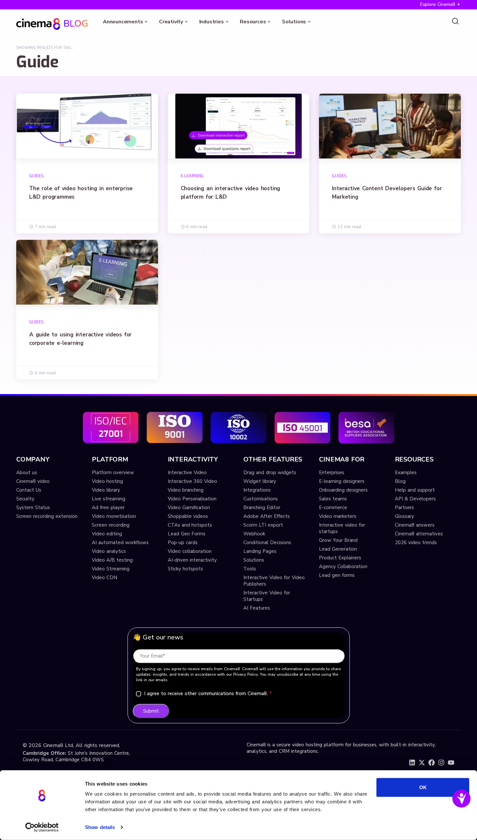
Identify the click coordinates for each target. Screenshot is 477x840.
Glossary (404, 516)
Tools (249, 569)
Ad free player (108, 507)
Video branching (185, 490)
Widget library (259, 481)
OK (423, 787)
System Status (33, 507)
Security (25, 499)
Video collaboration (190, 551)
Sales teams (333, 499)
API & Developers (415, 499)
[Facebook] (431, 762)
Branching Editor (261, 507)
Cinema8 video (33, 481)
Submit (151, 711)
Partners (404, 507)
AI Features (256, 608)
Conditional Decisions (267, 542)
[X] (422, 762)
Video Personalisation (192, 499)
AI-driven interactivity (192, 560)
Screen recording (110, 525)
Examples (406, 472)
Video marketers (337, 516)
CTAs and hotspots (190, 525)
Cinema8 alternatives (419, 534)
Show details (100, 827)
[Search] (455, 21)
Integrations (257, 490)
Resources (253, 21)
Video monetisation (114, 516)
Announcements (123, 21)
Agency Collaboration (343, 566)
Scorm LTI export (263, 525)
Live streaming (108, 499)
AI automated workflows (120, 542)
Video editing (107, 534)
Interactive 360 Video (192, 481)
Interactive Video (187, 472)
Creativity (171, 21)
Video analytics (109, 551)
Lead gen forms (337, 575)
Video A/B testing (112, 560)
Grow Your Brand (338, 540)
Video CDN (104, 577)
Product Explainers (340, 557)
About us (26, 472)
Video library (106, 490)
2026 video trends (416, 542)
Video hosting (107, 481)
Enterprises (331, 472)
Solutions (294, 21)
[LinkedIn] (412, 762)
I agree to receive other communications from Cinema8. (208, 693)
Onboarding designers (343, 490)
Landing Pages (259, 551)
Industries (211, 21)
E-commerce (333, 507)
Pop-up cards (183, 542)
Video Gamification (189, 507)
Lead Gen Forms (186, 534)
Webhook (254, 534)
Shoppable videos (188, 516)
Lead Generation (338, 549)
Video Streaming (110, 569)
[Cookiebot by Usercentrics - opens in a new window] (42, 827)
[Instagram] (441, 762)
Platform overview (113, 472)
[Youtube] (451, 762)
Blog (400, 481)
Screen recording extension (47, 516)
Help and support (415, 490)
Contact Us (28, 490)
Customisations (260, 499)
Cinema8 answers (414, 525)
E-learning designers (341, 481)
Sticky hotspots (185, 569)
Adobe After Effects (266, 516)
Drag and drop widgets (269, 472)
